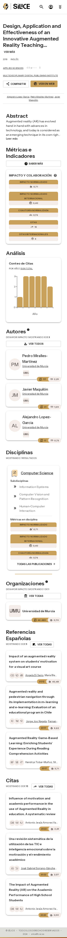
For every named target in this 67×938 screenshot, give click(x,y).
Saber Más (33, 164)
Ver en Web (44, 84)
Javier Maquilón (35, 389)
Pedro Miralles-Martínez (42, 96)
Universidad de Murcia (38, 611)
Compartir (16, 84)
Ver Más (9, 51)
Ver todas (33, 596)
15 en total (26, 268)
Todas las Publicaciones (36, 564)
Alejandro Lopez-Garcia (18, 96)
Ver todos (33, 344)
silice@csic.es (37, 934)
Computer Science (37, 473)
